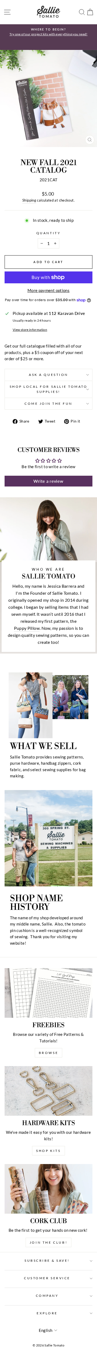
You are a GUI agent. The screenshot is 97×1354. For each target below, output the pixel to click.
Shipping (29, 200)
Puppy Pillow (27, 628)
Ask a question (48, 375)
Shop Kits (48, 1151)
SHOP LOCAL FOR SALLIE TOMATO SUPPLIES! (49, 389)
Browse (48, 1053)
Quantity (48, 233)
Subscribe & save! (47, 1260)
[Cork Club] (48, 1188)
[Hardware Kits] (48, 1090)
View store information (30, 330)
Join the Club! (48, 1242)
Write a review (48, 481)
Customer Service (47, 1278)
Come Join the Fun (48, 404)
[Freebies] (48, 993)
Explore (47, 1313)
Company (47, 1296)
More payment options (48, 290)
